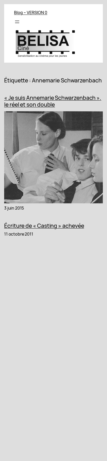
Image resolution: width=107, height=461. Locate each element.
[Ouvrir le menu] (17, 22)
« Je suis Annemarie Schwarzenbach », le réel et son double (52, 101)
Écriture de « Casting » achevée (44, 225)
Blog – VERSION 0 (30, 12)
